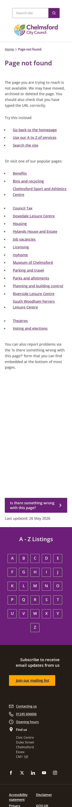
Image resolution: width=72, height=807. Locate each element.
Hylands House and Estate (35, 231)
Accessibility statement (18, 797)
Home (9, 49)
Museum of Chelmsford (33, 262)
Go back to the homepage (35, 129)
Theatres (20, 320)
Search (54, 13)
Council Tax (22, 208)
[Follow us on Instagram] (55, 773)
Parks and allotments (31, 278)
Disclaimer (44, 795)
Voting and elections (30, 328)
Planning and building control (38, 285)
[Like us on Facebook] (11, 773)
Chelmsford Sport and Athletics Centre (39, 191)
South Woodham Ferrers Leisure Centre (34, 304)
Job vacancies (24, 239)
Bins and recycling (28, 181)
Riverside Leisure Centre (33, 293)
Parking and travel (28, 270)
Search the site (25, 145)
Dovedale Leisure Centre (34, 216)
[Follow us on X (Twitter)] (22, 773)
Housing (20, 223)
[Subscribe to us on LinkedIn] (33, 773)
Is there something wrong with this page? (32, 505)
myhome (20, 254)
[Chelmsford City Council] (36, 30)
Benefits (20, 173)
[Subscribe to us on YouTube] (44, 773)
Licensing (21, 247)
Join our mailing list (32, 680)
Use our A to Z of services (34, 137)
